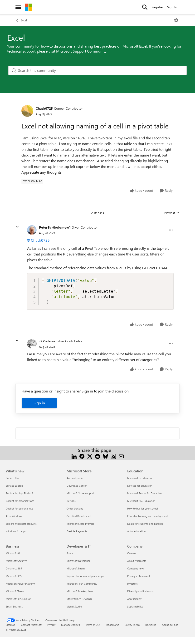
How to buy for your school (142, 508)
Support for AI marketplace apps (85, 576)
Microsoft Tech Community (82, 583)
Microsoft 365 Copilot (18, 599)
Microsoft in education (140, 478)
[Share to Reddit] (97, 455)
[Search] (145, 7)
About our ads (170, 625)
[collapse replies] (17, 227)
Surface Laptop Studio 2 (19, 493)
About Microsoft (136, 561)
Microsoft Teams (15, 591)
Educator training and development (147, 516)
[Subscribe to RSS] (113, 455)
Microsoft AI (13, 553)
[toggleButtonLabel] (176, 20)
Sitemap (10, 625)
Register (157, 7)
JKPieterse (47, 341)
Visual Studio (74, 606)
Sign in (39, 402)
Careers (131, 553)
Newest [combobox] (172, 213)
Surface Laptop (14, 485)
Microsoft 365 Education (141, 501)
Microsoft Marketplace (80, 591)
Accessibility (134, 599)
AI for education (136, 531)
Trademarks (112, 625)
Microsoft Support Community (81, 51)
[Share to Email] (121, 455)
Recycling (150, 625)
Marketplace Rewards (79, 599)
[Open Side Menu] (18, 7)
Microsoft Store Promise (80, 523)
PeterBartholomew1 (55, 227)
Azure (70, 553)
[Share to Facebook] (81, 455)
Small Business (14, 606)
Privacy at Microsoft (138, 576)
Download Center (77, 485)
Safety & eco (132, 625)
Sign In (172, 7)
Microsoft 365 (14, 576)
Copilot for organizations (20, 501)
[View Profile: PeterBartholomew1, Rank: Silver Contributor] (32, 230)
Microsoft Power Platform (20, 583)
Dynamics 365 (14, 568)
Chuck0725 (44, 108)
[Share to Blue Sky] (105, 455)
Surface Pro (12, 478)
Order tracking (75, 508)
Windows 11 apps (16, 531)
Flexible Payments (77, 531)
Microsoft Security (16, 561)
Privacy (51, 625)
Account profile (75, 478)
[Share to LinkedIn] (74, 455)
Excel (23, 20)
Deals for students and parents (145, 523)
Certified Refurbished (79, 516)
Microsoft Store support (80, 493)
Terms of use (93, 625)
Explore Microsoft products (21, 523)
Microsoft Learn (76, 568)
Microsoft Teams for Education (144, 493)
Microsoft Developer (78, 561)
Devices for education (139, 485)
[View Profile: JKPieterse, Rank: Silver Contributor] (32, 343)
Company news (136, 568)
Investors (132, 583)
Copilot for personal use (19, 508)
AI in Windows (14, 516)
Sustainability (135, 606)
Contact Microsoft (31, 625)
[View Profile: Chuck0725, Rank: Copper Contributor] (27, 111)
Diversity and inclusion (140, 591)
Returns (71, 501)
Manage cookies (70, 625)
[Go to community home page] (28, 7)
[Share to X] (89, 455)
